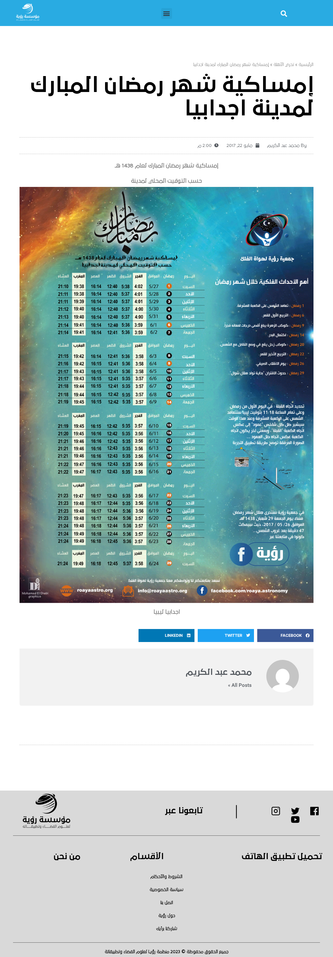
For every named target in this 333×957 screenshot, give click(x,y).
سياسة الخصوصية (166, 890)
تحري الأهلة (283, 65)
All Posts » (240, 685)
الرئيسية (306, 65)
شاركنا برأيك (166, 929)
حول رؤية (166, 916)
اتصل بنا (166, 903)
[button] (166, 13)
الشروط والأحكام (166, 877)
